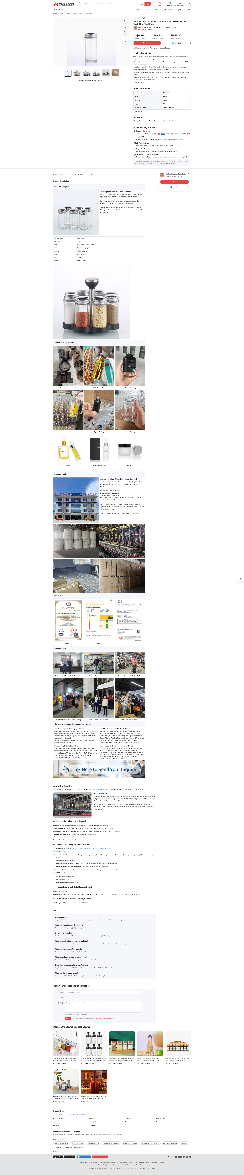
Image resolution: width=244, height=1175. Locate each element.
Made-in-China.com (114, 1165)
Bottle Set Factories (77, 1143)
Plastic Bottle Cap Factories (111, 1143)
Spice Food (184, 1143)
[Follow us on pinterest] (187, 1157)
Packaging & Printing (65, 14)
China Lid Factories (93, 1143)
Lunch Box (92, 848)
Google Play (69, 1157)
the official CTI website (98, 789)
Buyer (147, 10)
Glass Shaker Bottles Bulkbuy (73, 1147)
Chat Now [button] (178, 43)
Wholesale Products (122, 1162)
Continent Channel (144, 1162)
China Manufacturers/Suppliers (107, 1162)
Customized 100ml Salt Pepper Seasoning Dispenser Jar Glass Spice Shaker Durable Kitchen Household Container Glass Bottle (121, 1060)
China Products (93, 1162)
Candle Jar (84, 848)
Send (67, 1019)
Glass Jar (78, 848)
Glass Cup (56, 1125)
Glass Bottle (70, 848)
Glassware (99, 848)
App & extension (167, 10)
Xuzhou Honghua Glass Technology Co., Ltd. (151, 27)
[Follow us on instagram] (181, 1157)
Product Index (154, 1162)
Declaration (142, 1168)
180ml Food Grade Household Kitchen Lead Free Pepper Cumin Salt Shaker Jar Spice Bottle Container (65, 1060)
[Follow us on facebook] (176, 1157)
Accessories (91, 1125)
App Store (58, 1157)
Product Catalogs (80, 1114)
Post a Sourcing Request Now (106, 1019)
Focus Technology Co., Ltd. (109, 1168)
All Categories (60, 10)
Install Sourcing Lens (101, 1157)
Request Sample (165, 48)
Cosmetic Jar (92, 1118)
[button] (142, 4)
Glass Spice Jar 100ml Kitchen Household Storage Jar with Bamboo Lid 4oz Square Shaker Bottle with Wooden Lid (65, 1098)
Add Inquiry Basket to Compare (91, 80)
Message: (61, 1003)
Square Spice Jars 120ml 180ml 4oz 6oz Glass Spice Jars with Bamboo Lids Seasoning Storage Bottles (177, 1060)
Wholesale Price (133, 1162)
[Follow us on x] (179, 1157)
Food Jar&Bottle (161, 1122)
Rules (189, 10)
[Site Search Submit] (147, 4)
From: (62, 993)
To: (63, 998)
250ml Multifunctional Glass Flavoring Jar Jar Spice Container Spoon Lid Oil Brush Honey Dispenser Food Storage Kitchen (93, 1060)
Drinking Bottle (92, 1122)
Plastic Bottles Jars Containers (150, 1143)
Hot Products (83, 1162)
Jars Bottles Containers (130, 1143)
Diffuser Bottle (126, 1118)
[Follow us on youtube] (184, 1157)
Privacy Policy (151, 1168)
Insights (162, 1162)
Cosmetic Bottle (58, 1118)
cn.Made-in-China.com (140, 1165)
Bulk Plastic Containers (170, 1143)
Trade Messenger (83, 1157)
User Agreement (132, 1168)
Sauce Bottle (88, 14)
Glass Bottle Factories (61, 1143)
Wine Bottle (125, 1122)
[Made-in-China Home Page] (63, 4)
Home (55, 14)
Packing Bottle (77, 14)
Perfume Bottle (160, 1118)
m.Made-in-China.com (126, 1165)
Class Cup (106, 848)
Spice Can (58, 1147)
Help (156, 10)
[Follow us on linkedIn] (190, 1157)
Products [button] (84, 4)
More (55, 1151)
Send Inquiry (147, 43)
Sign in (189, 5)
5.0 (168, 176)
